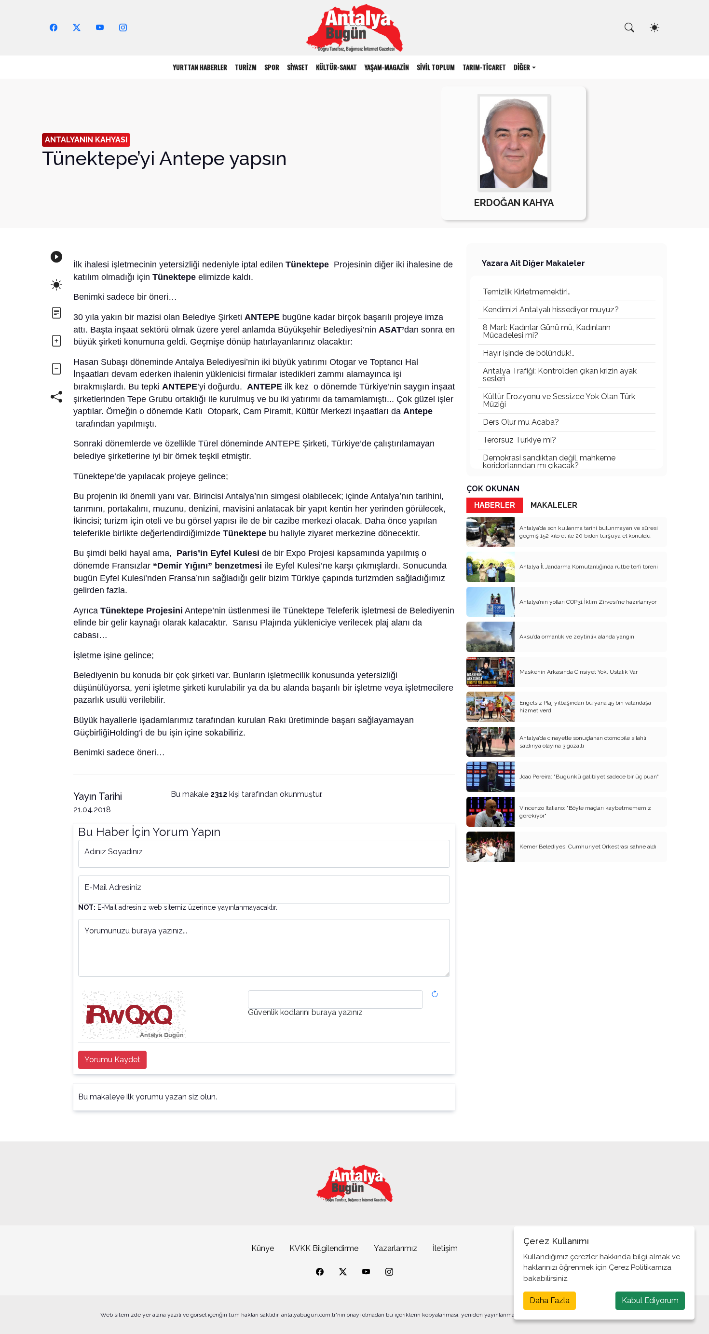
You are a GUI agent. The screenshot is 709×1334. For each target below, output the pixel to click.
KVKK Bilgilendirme (323, 1248)
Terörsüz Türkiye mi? (519, 440)
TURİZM (246, 67)
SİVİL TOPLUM (436, 67)
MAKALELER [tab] (554, 505)
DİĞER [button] (522, 67)
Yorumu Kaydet (112, 1059)
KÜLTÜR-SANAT (336, 67)
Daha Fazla (550, 1300)
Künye (262, 1248)
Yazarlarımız (395, 1248)
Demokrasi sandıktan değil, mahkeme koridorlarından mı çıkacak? (549, 461)
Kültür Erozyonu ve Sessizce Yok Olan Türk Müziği (559, 400)
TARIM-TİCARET (484, 67)
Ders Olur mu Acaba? (521, 422)
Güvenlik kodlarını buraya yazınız (305, 1012)
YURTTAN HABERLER (200, 67)
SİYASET (297, 67)
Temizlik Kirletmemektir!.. (527, 291)
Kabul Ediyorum (650, 1300)
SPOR (271, 67)
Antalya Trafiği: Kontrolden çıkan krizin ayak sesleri (560, 374)
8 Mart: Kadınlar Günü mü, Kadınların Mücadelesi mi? (547, 331)
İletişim (445, 1248)
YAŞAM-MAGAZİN (387, 67)
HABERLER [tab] (494, 505)
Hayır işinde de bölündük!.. (528, 353)
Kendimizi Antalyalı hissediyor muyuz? (551, 309)
